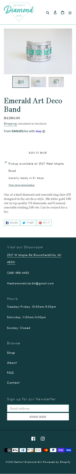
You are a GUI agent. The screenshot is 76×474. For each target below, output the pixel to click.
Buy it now (38, 152)
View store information (21, 185)
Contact (13, 383)
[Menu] (70, 12)
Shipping (10, 124)
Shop (11, 353)
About (12, 363)
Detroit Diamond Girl (28, 462)
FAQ (10, 373)
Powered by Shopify (57, 462)
